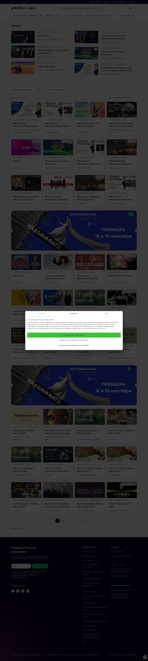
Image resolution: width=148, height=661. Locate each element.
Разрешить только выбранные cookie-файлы (74, 340)
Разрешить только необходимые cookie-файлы (74, 345)
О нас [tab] (106, 313)
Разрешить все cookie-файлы (74, 335)
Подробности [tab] (74, 313)
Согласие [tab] (42, 314)
